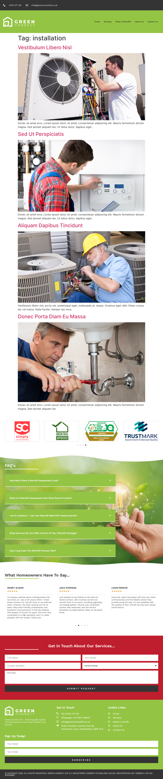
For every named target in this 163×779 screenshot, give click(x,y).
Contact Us (153, 22)
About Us (139, 22)
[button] (77, 445)
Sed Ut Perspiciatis (41, 134)
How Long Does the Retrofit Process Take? (33, 550)
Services (108, 22)
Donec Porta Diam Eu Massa (52, 316)
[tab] (60, 480)
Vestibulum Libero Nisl (45, 47)
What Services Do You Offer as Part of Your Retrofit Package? (43, 533)
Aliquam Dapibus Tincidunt (50, 225)
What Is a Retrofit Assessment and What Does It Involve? (41, 498)
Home (97, 22)
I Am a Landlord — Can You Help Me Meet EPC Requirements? (43, 515)
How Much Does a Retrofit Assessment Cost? (34, 480)
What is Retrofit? (123, 22)
